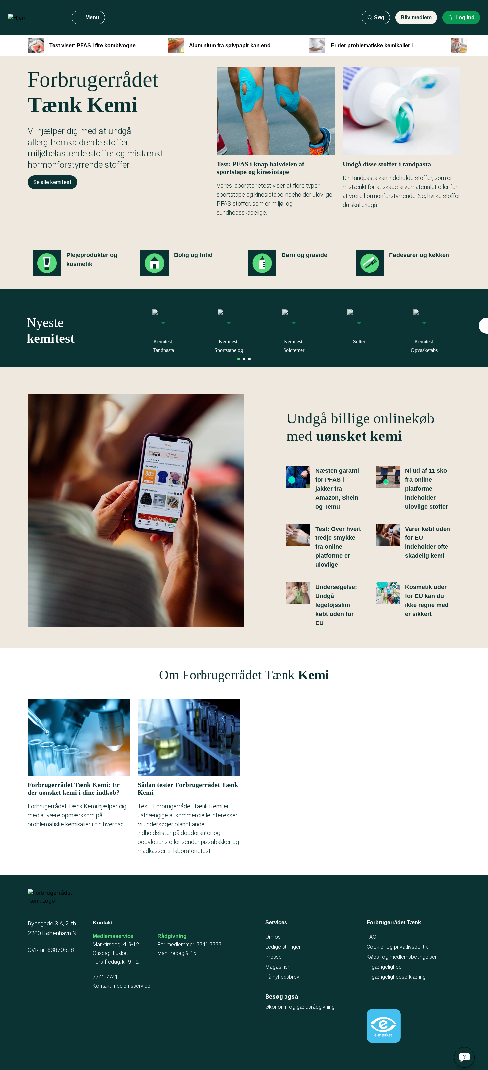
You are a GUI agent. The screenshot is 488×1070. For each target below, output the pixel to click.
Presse (273, 957)
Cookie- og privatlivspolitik (397, 947)
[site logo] (34, 18)
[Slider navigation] (238, 359)
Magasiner (277, 967)
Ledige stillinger (283, 947)
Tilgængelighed (384, 967)
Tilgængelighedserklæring (396, 977)
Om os (273, 937)
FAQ (371, 937)
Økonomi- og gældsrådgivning (300, 1007)
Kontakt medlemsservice (121, 986)
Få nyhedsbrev (282, 977)
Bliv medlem (416, 17)
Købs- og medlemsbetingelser (402, 957)
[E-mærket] (384, 1026)
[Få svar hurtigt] (464, 1057)
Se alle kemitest (52, 182)
